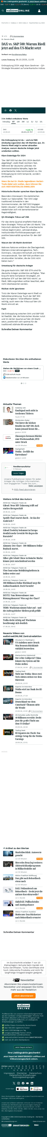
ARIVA (18, 1098)
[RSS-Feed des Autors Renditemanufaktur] (13, 490)
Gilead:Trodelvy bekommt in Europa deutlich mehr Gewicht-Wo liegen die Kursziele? (20, 533)
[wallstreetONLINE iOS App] (22, 1090)
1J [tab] (28, 122)
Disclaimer (22, 1073)
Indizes (13, 23)
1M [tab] (18, 122)
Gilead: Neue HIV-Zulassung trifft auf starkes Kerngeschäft (20, 507)
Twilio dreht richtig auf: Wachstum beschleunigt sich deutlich (19, 622)
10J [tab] (41, 122)
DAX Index (23, 23)
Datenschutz (35, 1073)
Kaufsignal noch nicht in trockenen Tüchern (26, 412)
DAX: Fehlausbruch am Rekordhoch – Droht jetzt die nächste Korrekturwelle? (28, 891)
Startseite (5, 23)
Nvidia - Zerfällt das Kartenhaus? (24, 453)
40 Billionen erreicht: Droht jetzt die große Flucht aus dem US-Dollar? (28, 720)
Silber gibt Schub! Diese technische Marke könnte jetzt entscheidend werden (23, 560)
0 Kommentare (18, 36)
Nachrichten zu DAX (37, 23)
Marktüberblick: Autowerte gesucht (28, 854)
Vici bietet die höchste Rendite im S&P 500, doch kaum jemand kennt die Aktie (27, 425)
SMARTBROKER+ (35, 1037)
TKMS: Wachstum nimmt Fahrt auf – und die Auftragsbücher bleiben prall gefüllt (22, 609)
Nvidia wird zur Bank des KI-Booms (28, 691)
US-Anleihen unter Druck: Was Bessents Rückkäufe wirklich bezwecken (27, 645)
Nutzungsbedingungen (23, 1077)
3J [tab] (32, 122)
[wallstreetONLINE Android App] (36, 1090)
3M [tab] (23, 122)
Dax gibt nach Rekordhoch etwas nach (27, 880)
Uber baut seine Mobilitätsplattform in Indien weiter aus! (21, 572)
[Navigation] (3, 11)
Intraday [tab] (6, 122)
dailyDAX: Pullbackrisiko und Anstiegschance (27, 903)
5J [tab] (36, 122)
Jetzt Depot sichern (23, 1047)
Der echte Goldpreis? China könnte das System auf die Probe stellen (28, 660)
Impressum (9, 1073)
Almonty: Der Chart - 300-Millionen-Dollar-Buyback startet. (23, 547)
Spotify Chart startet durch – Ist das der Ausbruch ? (21, 519)
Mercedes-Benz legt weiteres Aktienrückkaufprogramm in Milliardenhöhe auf (28, 865)
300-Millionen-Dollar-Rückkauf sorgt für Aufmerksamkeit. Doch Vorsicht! (22, 584)
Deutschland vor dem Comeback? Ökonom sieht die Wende (27, 704)
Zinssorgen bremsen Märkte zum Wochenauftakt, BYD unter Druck (28, 438)
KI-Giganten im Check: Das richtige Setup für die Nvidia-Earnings (29, 735)
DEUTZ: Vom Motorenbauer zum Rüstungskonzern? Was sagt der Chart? (21, 597)
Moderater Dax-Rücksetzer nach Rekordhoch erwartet (28, 916)
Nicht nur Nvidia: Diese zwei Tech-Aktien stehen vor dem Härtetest (28, 676)
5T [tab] (13, 122)
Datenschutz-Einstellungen (22, 1075)
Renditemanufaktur (19, 54)
